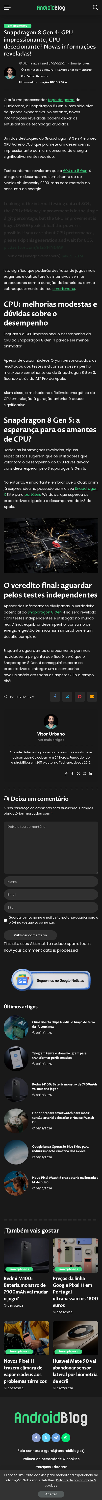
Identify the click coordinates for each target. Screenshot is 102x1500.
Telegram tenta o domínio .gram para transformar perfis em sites (59, 1055)
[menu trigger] (8, 7)
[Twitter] (67, 697)
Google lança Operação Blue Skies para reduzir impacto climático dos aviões (60, 1149)
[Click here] (51, 979)
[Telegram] (55, 1437)
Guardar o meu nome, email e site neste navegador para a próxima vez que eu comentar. (53, 920)
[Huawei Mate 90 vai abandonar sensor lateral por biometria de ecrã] (75, 1338)
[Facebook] (55, 697)
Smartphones (17, 25)
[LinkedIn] (90, 774)
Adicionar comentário (76, 69)
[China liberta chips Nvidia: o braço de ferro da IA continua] (16, 1027)
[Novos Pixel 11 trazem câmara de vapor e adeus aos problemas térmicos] (26, 1338)
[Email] (92, 697)
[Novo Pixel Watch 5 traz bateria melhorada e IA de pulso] (16, 1183)
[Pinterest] (80, 697)
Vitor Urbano (37, 76)
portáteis (33, 494)
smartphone (63, 288)
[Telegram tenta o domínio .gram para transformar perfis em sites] (16, 1058)
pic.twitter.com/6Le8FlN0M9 (33, 247)
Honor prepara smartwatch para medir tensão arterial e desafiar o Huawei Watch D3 (63, 1117)
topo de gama (61, 99)
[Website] (66, 774)
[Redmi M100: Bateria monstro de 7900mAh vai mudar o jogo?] (16, 1089)
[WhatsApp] (65, 1437)
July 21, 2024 (72, 256)
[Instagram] (84, 774)
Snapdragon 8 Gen (45, 612)
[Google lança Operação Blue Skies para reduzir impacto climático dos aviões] (16, 1152)
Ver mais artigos (51, 740)
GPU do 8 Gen (75, 170)
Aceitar (51, 1494)
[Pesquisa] (95, 7)
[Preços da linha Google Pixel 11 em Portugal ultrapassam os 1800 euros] (75, 1255)
